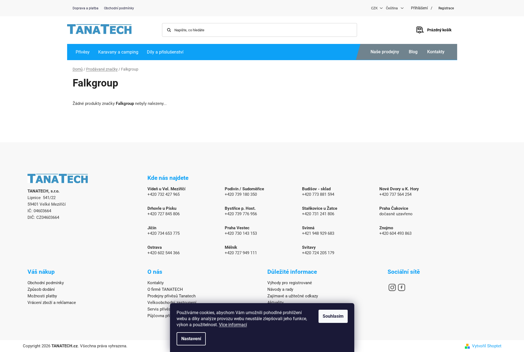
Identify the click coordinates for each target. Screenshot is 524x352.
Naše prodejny (385, 51)
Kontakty (436, 51)
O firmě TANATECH (165, 289)
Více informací (233, 324)
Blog (413, 51)
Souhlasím (333, 316)
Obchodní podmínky (119, 8)
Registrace (446, 8)
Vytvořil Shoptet (486, 345)
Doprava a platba (85, 8)
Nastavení (191, 338)
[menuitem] (83, 52)
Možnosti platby (42, 296)
